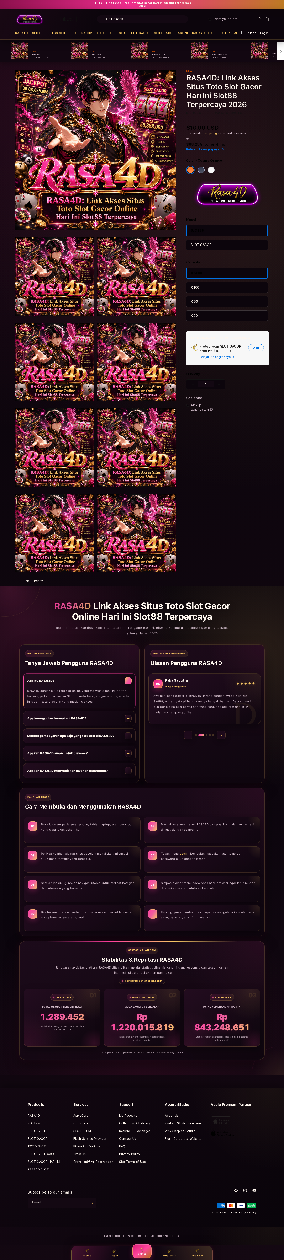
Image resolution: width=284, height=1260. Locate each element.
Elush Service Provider (89, 1138)
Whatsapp (169, 1255)
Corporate (81, 1123)
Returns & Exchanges (135, 1131)
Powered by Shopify (243, 1212)
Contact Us (127, 1138)
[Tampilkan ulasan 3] (204, 735)
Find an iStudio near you (183, 1123)
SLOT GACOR (82, 33)
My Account (128, 1115)
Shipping (211, 133)
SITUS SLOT (58, 33)
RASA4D (21, 33)
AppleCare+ (81, 1115)
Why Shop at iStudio (180, 1131)
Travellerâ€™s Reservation (93, 1161)
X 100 (195, 287)
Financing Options (86, 1146)
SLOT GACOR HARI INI (171, 33)
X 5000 (196, 273)
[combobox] (142, 19)
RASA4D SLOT (203, 33)
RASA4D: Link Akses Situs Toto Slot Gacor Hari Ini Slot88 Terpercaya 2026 (142, 4)
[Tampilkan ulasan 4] (210, 735)
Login (114, 1255)
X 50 (194, 302)
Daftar (142, 1253)
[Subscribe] (91, 1203)
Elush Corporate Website (183, 1138)
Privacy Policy (129, 1154)
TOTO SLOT (105, 33)
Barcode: (219, 113)
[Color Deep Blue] (201, 170)
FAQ (122, 1146)
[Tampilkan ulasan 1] (196, 735)
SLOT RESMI (228, 33)
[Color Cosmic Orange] (190, 170)
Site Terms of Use (132, 1161)
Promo (87, 1255)
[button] (21, 33)
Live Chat (197, 1255)
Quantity (193, 374)
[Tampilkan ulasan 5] (213, 735)
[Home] (29, 19)
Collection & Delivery (135, 1123)
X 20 (194, 316)
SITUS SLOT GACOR (134, 33)
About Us (172, 1115)
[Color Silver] (211, 170)
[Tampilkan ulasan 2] (199, 735)
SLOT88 (38, 33)
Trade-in (79, 1154)
